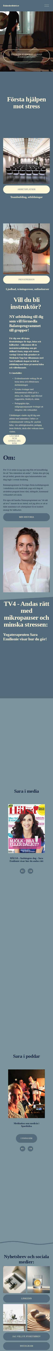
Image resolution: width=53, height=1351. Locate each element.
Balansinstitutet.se (11, 5)
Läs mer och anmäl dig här (14, 439)
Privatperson (26, 279)
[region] (26, 839)
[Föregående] (22, 871)
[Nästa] (30, 871)
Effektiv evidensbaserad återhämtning (26, 55)
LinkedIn (26, 1298)
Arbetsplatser (26, 189)
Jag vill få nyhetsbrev (26, 1336)
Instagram (26, 1346)
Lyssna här (26, 1138)
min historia (26, 517)
